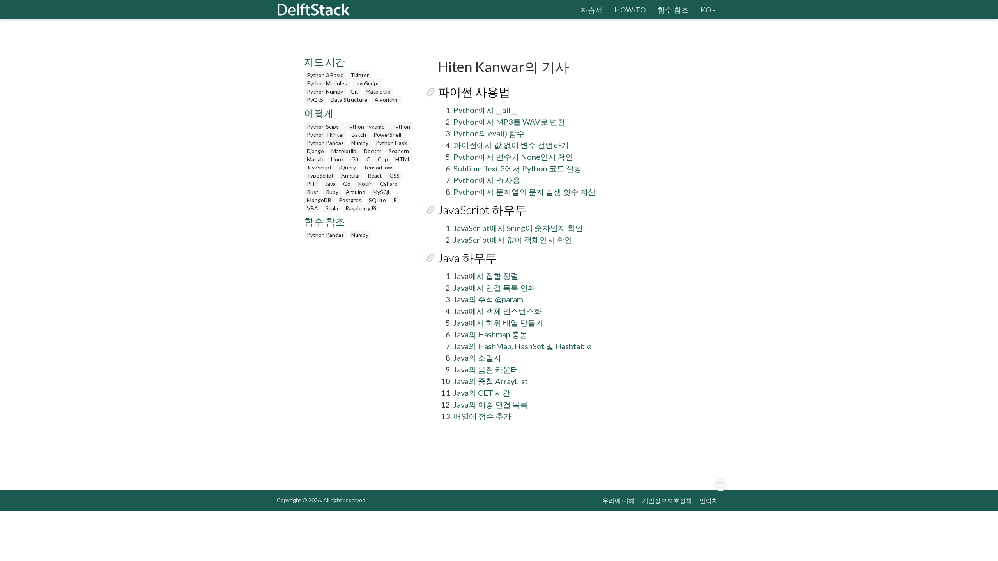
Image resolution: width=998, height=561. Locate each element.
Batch (359, 134)
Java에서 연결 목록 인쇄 (494, 287)
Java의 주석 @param (488, 299)
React (375, 175)
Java (330, 183)
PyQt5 (315, 99)
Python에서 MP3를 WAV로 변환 (509, 121)
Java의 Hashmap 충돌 (490, 334)
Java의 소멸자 (477, 357)
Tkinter (359, 75)
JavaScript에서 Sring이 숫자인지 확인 (518, 228)
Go (346, 183)
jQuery (347, 167)
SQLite (377, 200)
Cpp (383, 159)
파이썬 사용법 (474, 92)
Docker (372, 151)
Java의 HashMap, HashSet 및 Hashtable (522, 346)
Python (401, 126)
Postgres (350, 200)
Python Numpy (325, 91)
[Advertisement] (31, 150)
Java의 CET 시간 (481, 392)
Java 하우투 (467, 258)
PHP (312, 183)
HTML (403, 159)
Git (354, 91)
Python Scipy (323, 126)
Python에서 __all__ (485, 110)
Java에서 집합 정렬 (485, 275)
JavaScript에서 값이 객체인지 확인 (512, 239)
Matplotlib (378, 91)
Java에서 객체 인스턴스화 (497, 311)
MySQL (382, 192)
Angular (350, 175)
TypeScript (320, 175)
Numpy (359, 142)
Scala (332, 208)
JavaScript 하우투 (482, 210)
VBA (312, 208)
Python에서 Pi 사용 (486, 180)
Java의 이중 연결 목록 (490, 404)
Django (315, 151)
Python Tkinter (325, 134)
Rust (313, 192)
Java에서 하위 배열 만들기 (498, 322)
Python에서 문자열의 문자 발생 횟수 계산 (524, 191)
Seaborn (399, 151)
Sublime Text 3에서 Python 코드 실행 (517, 168)
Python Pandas (325, 142)
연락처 (708, 500)
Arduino (355, 192)
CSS (394, 175)
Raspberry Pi (360, 208)
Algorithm (387, 99)
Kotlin (365, 183)
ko (706, 9)
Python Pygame (365, 126)
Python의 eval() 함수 (488, 133)
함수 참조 (673, 9)
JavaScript (366, 83)
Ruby (332, 192)
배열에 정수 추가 (482, 416)
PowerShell (387, 134)
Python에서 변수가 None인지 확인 (513, 156)
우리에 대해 (618, 500)
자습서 (591, 9)
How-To (630, 9)
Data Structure (349, 99)
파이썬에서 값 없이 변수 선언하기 (511, 145)
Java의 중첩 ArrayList (490, 381)
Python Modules (327, 83)
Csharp (389, 183)
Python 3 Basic (325, 75)
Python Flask (391, 142)
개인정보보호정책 (667, 500)
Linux (337, 159)
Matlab (315, 159)
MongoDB (319, 200)
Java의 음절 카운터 (485, 369)
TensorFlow (377, 167)
